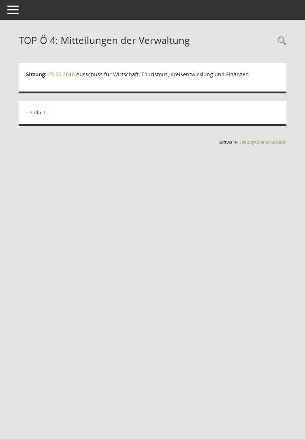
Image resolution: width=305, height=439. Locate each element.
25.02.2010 (61, 74)
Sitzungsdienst (262, 142)
